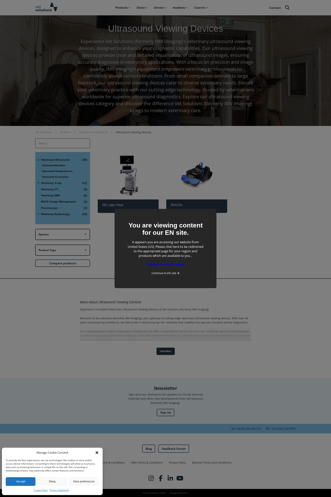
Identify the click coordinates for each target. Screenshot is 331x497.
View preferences (84, 481)
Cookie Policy (41, 490)
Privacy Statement (59, 490)
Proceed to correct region (166, 264)
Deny (52, 481)
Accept (20, 481)
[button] (97, 453)
